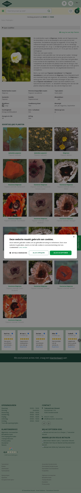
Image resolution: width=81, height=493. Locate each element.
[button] (18, 253)
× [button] (73, 237)
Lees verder (23, 247)
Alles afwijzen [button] (39, 253)
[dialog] (40, 246)
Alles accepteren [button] (61, 253)
